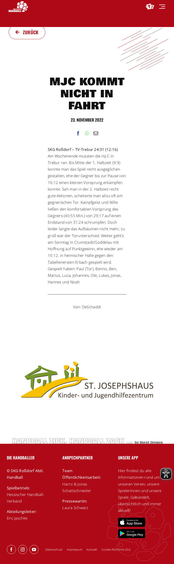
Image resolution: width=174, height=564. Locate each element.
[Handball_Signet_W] (18, 3)
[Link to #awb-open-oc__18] (162, 7)
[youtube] (34, 549)
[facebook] (11, 549)
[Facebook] (78, 133)
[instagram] (22, 549)
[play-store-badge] (131, 531)
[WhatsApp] (87, 133)
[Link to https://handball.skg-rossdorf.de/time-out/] (150, 6)
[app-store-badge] (131, 519)
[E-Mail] (95, 133)
